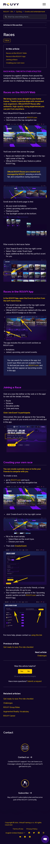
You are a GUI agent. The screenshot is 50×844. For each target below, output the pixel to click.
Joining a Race (11, 60)
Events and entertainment (35, 12)
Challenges (42, 656)
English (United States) (15, 833)
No (29, 671)
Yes (21, 671)
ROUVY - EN (8, 12)
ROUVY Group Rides (11, 707)
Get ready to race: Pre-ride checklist (18, 647)
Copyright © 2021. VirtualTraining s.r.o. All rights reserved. (23, 824)
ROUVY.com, (34, 365)
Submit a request (34, 681)
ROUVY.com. (32, 117)
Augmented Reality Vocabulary (16, 712)
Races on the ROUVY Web (16, 53)
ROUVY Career (9, 716)
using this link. (36, 635)
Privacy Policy (31, 829)
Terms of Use (18, 829)
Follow (7, 40)
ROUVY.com (16, 480)
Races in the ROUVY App (15, 56)
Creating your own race (15, 63)
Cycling (19, 12)
